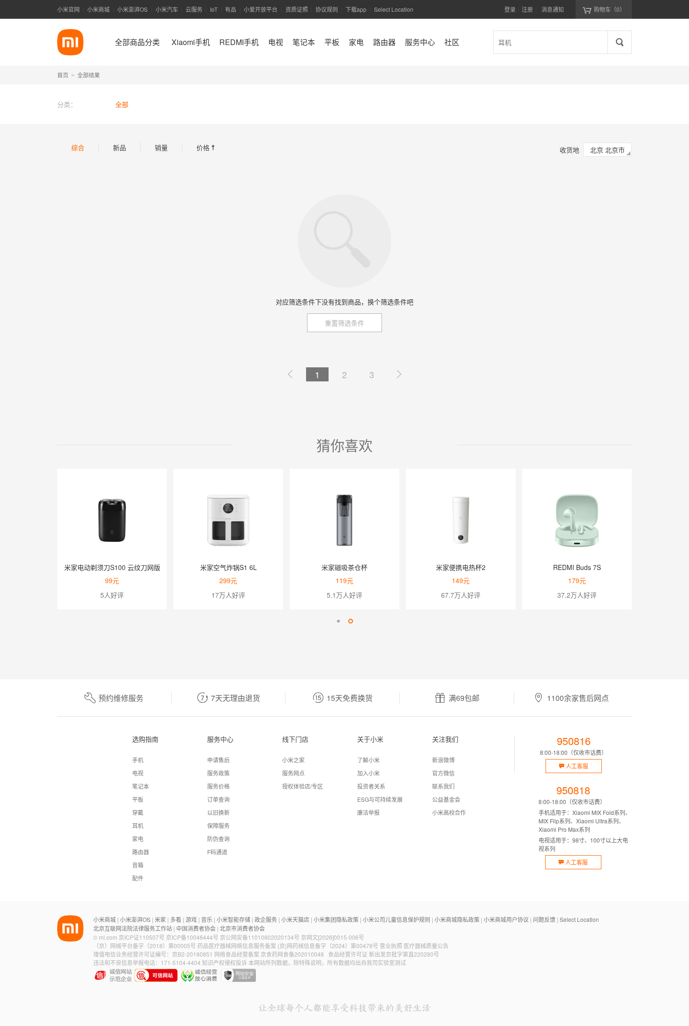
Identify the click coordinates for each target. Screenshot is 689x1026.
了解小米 (368, 760)
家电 (137, 839)
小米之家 (293, 760)
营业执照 (391, 946)
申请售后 (218, 760)
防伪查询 (218, 839)
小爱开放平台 (260, 9)
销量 (161, 147)
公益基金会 (446, 799)
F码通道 (217, 852)
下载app (356, 12)
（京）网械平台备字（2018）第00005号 (144, 946)
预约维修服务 (120, 697)
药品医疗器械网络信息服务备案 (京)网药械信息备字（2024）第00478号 (287, 946)
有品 (230, 9)
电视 (137, 773)
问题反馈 (544, 919)
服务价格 (218, 786)
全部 (121, 104)
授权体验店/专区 (302, 786)
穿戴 (137, 812)
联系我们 (443, 786)
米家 (160, 919)
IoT (213, 9)
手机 (137, 760)
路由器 (140, 852)
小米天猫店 (295, 919)
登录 (510, 9)
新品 (119, 147)
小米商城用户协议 (506, 919)
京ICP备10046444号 (192, 937)
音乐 (206, 919)
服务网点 (293, 773)
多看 (175, 919)
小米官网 (68, 9)
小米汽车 (167, 9)
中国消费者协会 (196, 928)
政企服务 (266, 919)
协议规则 (326, 9)
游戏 (191, 919)
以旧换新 (218, 812)
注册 (527, 9)
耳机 (137, 825)
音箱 (137, 865)
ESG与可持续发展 (380, 799)
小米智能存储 (233, 919)
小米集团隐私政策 (336, 919)
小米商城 (98, 9)
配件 (137, 878)
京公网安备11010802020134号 (260, 937)
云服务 (194, 9)
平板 (137, 799)
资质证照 (296, 9)
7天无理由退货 (235, 697)
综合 (77, 147)
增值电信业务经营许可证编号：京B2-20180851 (153, 954)
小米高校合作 (449, 812)
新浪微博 (443, 760)
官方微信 (443, 773)
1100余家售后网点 (578, 697)
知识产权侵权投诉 (224, 962)
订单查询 (218, 799)
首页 (62, 75)
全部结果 (88, 75)
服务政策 (218, 773)
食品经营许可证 (347, 954)
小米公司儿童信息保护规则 (396, 919)
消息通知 (552, 9)
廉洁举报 (368, 812)
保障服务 (218, 825)
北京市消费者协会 (242, 928)
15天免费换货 (350, 697)
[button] (338, 621)
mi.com (108, 937)
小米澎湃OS (132, 9)
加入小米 (368, 773)
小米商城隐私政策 (456, 919)
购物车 (609, 9)
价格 (206, 147)
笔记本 (140, 786)
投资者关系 (371, 786)
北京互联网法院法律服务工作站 (132, 928)
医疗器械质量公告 (426, 946)
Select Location (393, 9)
